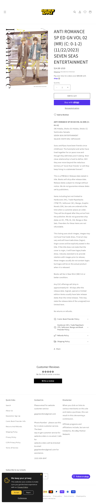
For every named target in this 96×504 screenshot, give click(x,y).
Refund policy (46, 496)
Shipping (57, 72)
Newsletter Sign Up (13, 416)
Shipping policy (81, 496)
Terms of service (69, 496)
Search (8, 405)
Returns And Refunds (14, 426)
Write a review (48, 381)
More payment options (72, 108)
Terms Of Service (12, 448)
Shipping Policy (11, 432)
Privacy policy (57, 496)
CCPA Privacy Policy (13, 442)
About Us (9, 411)
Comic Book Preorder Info (16, 421)
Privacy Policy (11, 437)
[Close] (41, 474)
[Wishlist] (85, 12)
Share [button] (58, 349)
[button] (4, 12)
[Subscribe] (45, 476)
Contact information (49, 498)
